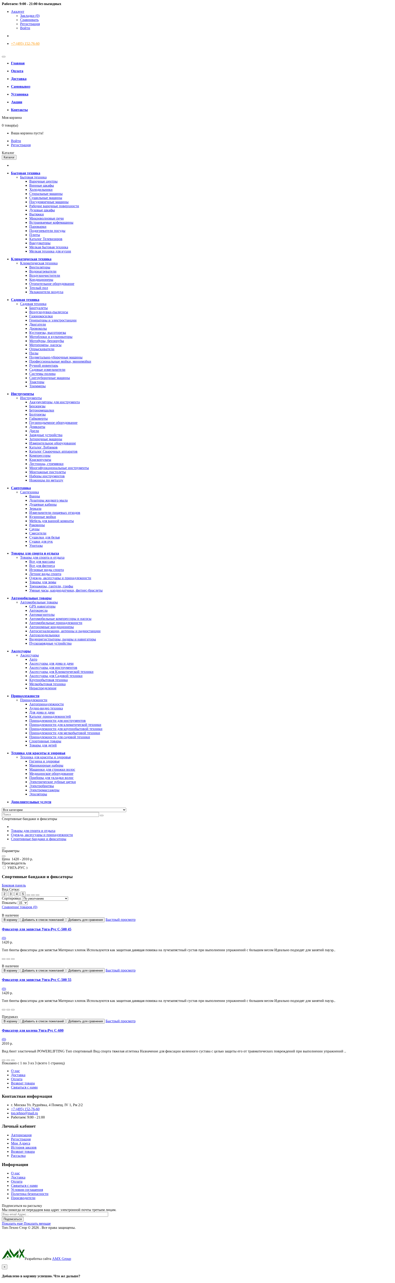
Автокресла (38, 610)
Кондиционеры (41, 280)
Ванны (34, 496)
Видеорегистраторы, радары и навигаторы (62, 639)
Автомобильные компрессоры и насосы (60, 619)
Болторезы (37, 414)
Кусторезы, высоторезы (47, 333)
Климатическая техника (39, 263)
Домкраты (37, 427)
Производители (23, 1198)
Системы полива (42, 374)
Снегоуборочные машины (49, 378)
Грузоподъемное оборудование (53, 423)
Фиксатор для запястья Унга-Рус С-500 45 (36, 929)
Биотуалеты (38, 308)
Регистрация (30, 24)
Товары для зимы (42, 582)
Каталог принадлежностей (50, 716)
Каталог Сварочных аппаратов (53, 451)
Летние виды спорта (45, 574)
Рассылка (18, 1156)
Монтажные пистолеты (47, 472)
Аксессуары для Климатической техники (61, 672)
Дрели (34, 431)
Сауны (34, 529)
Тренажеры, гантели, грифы (51, 586)
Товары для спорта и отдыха (42, 557)
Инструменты (31, 398)
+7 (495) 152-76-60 (25, 43)
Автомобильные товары (39, 602)
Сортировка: (11, 898)
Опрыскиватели (41, 349)
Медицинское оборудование (51, 774)
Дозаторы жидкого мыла (48, 500)
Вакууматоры (40, 243)
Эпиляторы (38, 794)
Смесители (37, 533)
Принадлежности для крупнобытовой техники (65, 729)
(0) (4, 938)
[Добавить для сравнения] (13, 959)
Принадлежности (33, 700)
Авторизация (21, 1135)
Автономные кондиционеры (51, 627)
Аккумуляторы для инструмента (54, 402)
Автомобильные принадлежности (55, 623)
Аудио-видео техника (46, 708)
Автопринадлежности (46, 704)
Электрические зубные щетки (52, 782)
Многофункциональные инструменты (59, 468)
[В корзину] (3, 959)
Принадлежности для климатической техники (65, 725)
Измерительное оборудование (52, 443)
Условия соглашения (27, 1190)
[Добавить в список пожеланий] (8, 959)
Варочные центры (43, 181)
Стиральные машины (46, 194)
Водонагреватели (42, 271)
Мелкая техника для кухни (50, 251)
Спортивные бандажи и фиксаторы (38, 839)
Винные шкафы (41, 185)
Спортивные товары (45, 741)
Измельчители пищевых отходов (54, 513)
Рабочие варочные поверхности (54, 206)
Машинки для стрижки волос (52, 769)
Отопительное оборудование (51, 284)
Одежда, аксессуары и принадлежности (60, 578)
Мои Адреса (20, 1143)
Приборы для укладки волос (51, 778)
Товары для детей (43, 745)
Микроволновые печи (46, 218)
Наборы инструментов (47, 476)
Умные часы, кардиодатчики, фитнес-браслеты (66, 590)
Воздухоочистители (44, 275)
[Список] (33, 895)
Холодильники (41, 189)
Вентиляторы (39, 267)
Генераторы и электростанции (53, 320)
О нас (15, 1071)
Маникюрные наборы (46, 765)
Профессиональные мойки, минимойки (60, 361)
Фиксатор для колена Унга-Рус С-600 (33, 1030)
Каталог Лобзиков (43, 447)
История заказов (24, 1147)
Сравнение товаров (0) (19, 907)
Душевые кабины (43, 504)
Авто (33, 659)
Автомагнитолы (42, 614)
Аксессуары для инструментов (53, 667)
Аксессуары (29, 655)
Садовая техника (33, 304)
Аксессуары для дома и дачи (51, 663)
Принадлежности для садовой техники (59, 737)
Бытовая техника (33, 177)
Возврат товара (23, 1083)
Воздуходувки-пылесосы (48, 312)
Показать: (9, 903)
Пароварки (37, 226)
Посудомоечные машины (49, 202)
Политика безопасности (29, 1194)
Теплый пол (38, 288)
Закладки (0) (30, 16)
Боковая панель (14, 885)
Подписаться (13, 1219)
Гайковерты (38, 418)
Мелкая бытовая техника (48, 247)
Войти (25, 28)
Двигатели (37, 324)
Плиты (34, 235)
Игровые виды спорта (46, 570)
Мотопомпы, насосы (45, 345)
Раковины (37, 525)
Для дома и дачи (42, 712)
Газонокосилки (41, 316)
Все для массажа (42, 561)
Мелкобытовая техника (47, 684)
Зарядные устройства (45, 435)
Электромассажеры (44, 790)
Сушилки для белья (44, 537)
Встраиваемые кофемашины (51, 222)
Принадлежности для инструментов (57, 721)
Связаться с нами (24, 1087)
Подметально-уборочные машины (56, 357)
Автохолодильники (44, 635)
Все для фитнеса (42, 566)
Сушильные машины (45, 198)
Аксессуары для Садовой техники (56, 676)
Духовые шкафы (42, 210)
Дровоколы (38, 328)
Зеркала (35, 508)
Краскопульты (40, 460)
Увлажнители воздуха (46, 292)
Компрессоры (40, 455)
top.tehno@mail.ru (24, 1113)
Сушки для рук (41, 541)
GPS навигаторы (42, 606)
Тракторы (36, 382)
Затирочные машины (45, 439)
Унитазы (36, 545)
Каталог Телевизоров (45, 239)
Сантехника (29, 492)
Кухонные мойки (42, 517)
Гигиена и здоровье (44, 761)
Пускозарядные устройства (50, 643)
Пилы (33, 353)
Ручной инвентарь (43, 365)
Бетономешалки (41, 410)
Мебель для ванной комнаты (51, 521)
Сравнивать (29, 20)
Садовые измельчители (47, 370)
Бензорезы (37, 406)
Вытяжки (36, 214)
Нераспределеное (42, 688)
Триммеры (37, 386)
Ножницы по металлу (46, 480)
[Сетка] (28, 895)
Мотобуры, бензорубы (46, 341)
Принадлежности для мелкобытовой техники (64, 733)
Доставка (18, 1075)
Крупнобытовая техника (48, 680)
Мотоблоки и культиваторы (50, 337)
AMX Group (61, 1259)
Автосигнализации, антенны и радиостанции (65, 631)
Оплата (16, 1079)
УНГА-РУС (17, 868)
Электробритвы (41, 786)
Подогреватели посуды (47, 231)
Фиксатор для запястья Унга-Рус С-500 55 (36, 980)
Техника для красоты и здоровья (45, 757)
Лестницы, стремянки (46, 464)
